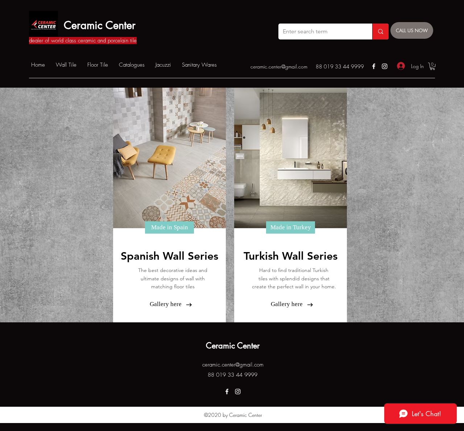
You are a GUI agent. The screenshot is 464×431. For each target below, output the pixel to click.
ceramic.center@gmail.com (278, 66)
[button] (432, 66)
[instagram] (384, 66)
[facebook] (373, 66)
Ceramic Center (100, 25)
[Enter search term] (380, 31)
